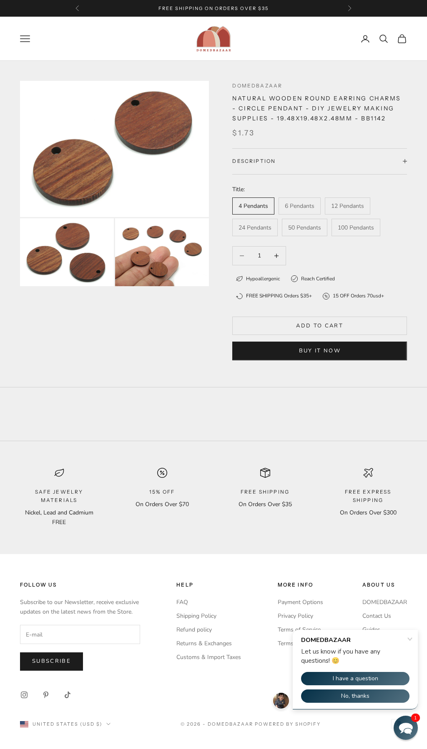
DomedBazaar (257, 85)
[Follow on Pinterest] (46, 695)
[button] (406, 728)
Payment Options (300, 602)
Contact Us (376, 616)
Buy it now (320, 351)
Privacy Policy (295, 616)
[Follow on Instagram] (24, 695)
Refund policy (194, 630)
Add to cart (319, 326)
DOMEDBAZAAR (384, 602)
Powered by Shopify (288, 724)
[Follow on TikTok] (67, 695)
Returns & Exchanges (204, 643)
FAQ (182, 602)
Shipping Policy (196, 616)
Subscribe (51, 661)
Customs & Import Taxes (208, 657)
